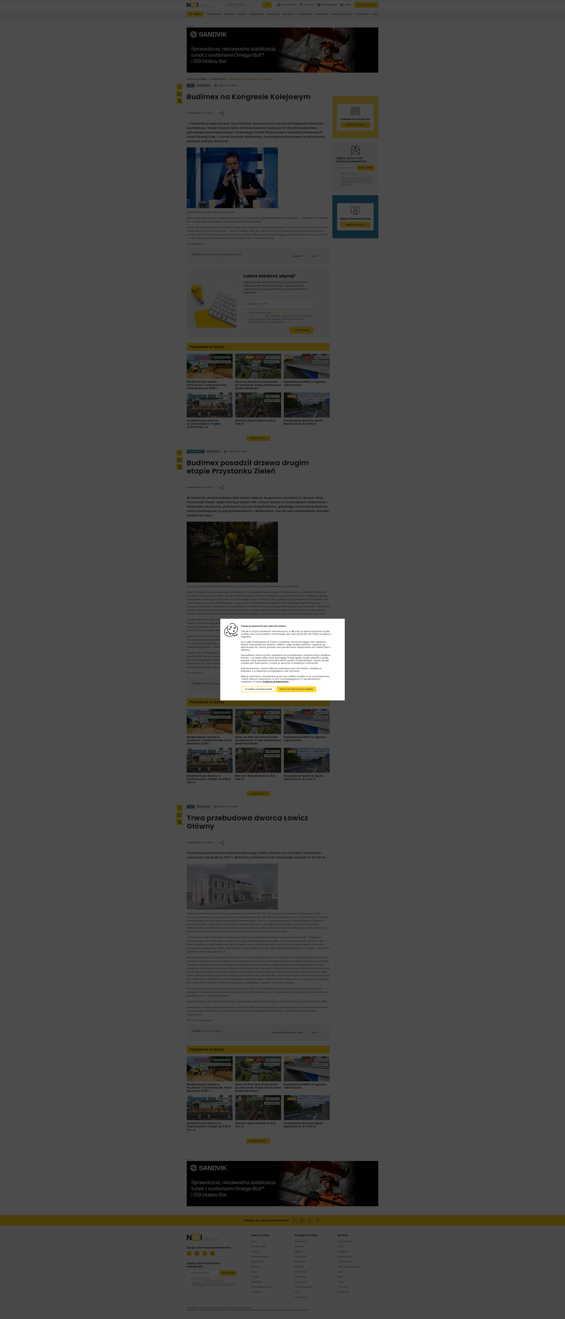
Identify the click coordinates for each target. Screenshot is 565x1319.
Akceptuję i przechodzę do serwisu (296, 689)
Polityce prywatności (276, 681)
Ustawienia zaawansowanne (258, 689)
